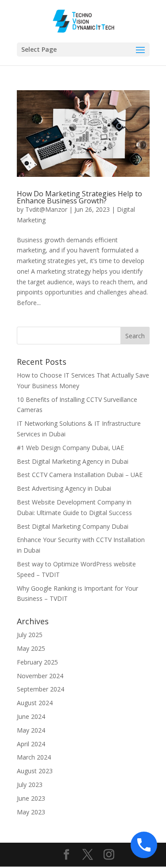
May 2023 (31, 812)
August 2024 (35, 703)
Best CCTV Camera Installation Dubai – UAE (80, 474)
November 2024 (40, 676)
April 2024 (31, 744)
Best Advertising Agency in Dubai (64, 488)
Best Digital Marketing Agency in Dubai (73, 461)
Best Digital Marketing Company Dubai (72, 526)
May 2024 (31, 730)
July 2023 (29, 784)
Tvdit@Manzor (46, 209)
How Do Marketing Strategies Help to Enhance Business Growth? (79, 197)
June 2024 (31, 716)
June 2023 (31, 798)
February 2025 (37, 662)
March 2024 (34, 757)
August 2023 (35, 771)
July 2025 (29, 634)
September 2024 (40, 689)
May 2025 (31, 648)
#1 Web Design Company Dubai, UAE (70, 447)
